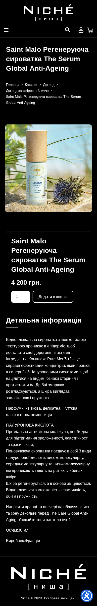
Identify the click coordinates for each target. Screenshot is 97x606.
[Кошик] (90, 30)
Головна (12, 85)
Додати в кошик (53, 297)
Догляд (48, 85)
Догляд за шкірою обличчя (27, 91)
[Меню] (6, 30)
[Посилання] (48, 12)
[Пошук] (67, 30)
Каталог (31, 85)
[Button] (81, 30)
